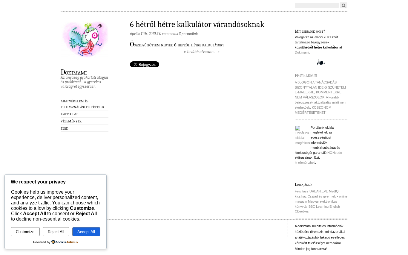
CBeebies (302, 211)
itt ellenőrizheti (305, 162)
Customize (25, 232)
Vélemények (71, 121)
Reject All (56, 232)
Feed (64, 128)
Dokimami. (302, 52)
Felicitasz (302, 191)
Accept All (86, 232)
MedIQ (334, 191)
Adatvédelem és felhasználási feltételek (83, 104)
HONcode (334, 152)
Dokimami (74, 72)
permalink (190, 33)
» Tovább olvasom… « (201, 51)
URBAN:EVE (318, 191)
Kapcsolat (69, 114)
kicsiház (301, 196)
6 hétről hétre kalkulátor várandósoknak (197, 24)
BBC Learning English (324, 206)
